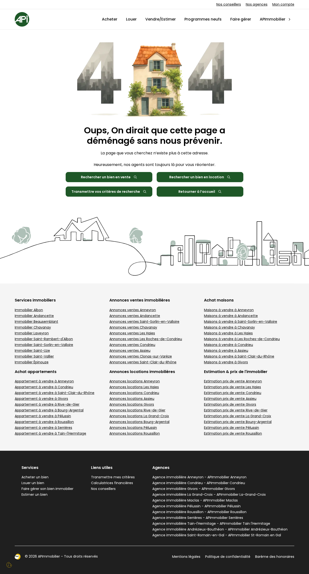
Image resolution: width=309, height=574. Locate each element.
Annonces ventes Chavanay (133, 327)
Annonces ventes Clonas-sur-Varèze (140, 356)
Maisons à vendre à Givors (226, 362)
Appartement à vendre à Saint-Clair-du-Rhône (54, 392)
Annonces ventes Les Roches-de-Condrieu (145, 339)
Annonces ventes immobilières (139, 300)
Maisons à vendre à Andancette (231, 315)
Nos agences (256, 4)
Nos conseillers (228, 4)
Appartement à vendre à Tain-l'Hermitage (50, 433)
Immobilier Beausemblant (36, 321)
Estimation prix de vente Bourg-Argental (238, 421)
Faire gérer (240, 19)
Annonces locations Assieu (131, 398)
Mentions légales (186, 556)
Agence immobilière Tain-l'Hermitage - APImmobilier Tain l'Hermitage (211, 523)
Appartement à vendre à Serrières (43, 427)
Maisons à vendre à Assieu (226, 350)
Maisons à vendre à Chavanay (229, 327)
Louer (131, 19)
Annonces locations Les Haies (134, 387)
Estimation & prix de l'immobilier (235, 371)
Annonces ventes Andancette (134, 315)
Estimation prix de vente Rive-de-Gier (235, 410)
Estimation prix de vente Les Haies (232, 387)
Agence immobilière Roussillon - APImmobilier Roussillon (199, 511)
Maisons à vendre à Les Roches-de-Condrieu (242, 339)
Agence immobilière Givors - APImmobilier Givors (193, 488)
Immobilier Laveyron (32, 333)
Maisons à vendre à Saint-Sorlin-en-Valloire (240, 321)
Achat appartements (35, 371)
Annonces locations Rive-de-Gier (137, 410)
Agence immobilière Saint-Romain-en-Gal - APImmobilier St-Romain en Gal (216, 535)
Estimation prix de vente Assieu (230, 398)
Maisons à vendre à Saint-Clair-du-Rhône (239, 356)
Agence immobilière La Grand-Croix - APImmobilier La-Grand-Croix (209, 494)
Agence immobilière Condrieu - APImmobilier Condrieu (198, 483)
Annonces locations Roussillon (134, 433)
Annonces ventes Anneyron (132, 310)
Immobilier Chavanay (33, 327)
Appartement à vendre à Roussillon (44, 421)
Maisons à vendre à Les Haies (228, 333)
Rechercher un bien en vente (106, 177)
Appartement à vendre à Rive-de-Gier (47, 404)
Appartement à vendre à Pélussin (43, 416)
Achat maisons (219, 300)
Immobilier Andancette (34, 315)
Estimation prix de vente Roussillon (233, 433)
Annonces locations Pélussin (133, 427)
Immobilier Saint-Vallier (34, 356)
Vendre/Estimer (160, 19)
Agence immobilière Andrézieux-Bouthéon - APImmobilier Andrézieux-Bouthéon (220, 529)
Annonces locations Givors (131, 404)
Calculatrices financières (112, 483)
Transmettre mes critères (113, 477)
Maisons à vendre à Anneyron (229, 310)
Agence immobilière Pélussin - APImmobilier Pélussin (196, 506)
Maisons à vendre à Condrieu (228, 344)
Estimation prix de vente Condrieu (232, 392)
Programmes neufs (203, 19)
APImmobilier (272, 19)
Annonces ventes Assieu (129, 350)
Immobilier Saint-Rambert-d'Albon (44, 339)
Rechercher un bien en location (196, 177)
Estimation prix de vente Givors (230, 404)
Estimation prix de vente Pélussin (231, 427)
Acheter (109, 19)
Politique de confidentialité (227, 556)
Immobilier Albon (29, 310)
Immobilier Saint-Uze (32, 350)
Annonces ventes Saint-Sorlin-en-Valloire (144, 321)
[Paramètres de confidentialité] (9, 564)
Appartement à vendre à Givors (41, 398)
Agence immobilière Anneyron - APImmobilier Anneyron (199, 477)
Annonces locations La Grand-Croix (139, 416)
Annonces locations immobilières (142, 371)
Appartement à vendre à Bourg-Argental (49, 410)
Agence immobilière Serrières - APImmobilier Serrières (197, 517)
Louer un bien (32, 483)
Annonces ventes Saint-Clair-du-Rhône (142, 362)
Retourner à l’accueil (196, 191)
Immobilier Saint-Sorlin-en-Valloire (44, 344)
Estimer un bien (34, 494)
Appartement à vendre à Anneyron (44, 381)
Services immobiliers (35, 300)
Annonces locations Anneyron (134, 381)
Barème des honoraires (274, 556)
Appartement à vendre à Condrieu (44, 387)
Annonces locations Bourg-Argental (139, 421)
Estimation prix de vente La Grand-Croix (237, 416)
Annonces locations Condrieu (134, 392)
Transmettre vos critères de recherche (105, 191)
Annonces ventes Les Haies (132, 333)
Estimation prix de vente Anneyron (233, 381)
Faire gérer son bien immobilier (47, 488)
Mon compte (283, 4)
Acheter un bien (35, 477)
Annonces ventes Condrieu (132, 344)
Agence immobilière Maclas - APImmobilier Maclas (195, 500)
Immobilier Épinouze (32, 362)
